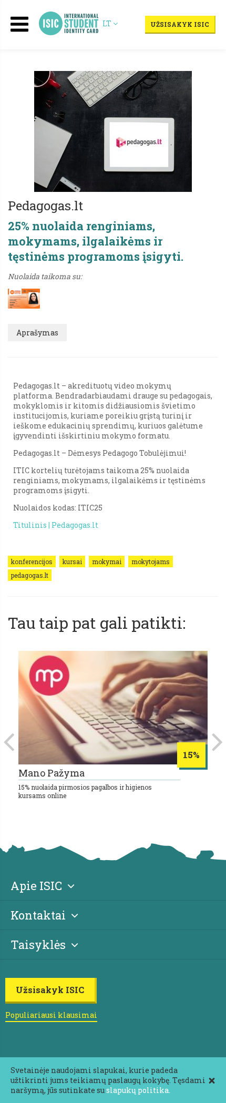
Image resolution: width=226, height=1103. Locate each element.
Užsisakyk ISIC (179, 24)
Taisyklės (38, 944)
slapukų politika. (138, 1090)
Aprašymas (37, 333)
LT (107, 23)
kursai (72, 561)
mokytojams (150, 561)
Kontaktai (38, 915)
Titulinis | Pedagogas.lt (55, 525)
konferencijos (32, 561)
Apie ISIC (36, 885)
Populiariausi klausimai (51, 1015)
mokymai (106, 561)
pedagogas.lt (29, 575)
